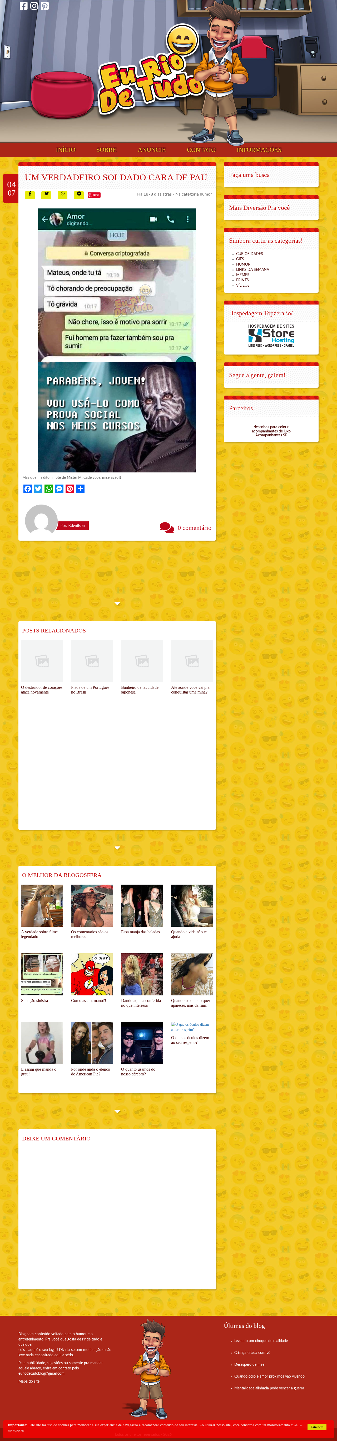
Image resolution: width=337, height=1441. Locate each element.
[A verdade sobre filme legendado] (42, 906)
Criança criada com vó (252, 1353)
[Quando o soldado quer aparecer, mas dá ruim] (192, 974)
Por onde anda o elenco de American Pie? (90, 1071)
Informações (259, 149)
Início (65, 149)
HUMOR (243, 264)
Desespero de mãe (249, 1365)
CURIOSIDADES (249, 254)
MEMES (242, 275)
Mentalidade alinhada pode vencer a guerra (269, 1388)
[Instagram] (34, 6)
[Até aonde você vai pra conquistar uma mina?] (192, 661)
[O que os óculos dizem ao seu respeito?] (192, 1027)
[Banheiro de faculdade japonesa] (142, 661)
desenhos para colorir (271, 427)
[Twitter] (38, 489)
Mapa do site (28, 1381)
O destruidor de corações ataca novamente (41, 689)
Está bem (317, 1427)
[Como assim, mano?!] (92, 974)
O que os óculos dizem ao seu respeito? (190, 1040)
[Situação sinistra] (42, 974)
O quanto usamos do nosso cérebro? (138, 1071)
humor (206, 194)
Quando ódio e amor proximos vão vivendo (269, 1376)
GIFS (240, 259)
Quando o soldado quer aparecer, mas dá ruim (190, 1003)
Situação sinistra (34, 1000)
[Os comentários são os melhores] (92, 906)
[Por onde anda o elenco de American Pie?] (92, 1043)
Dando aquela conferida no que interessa (141, 1003)
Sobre (106, 149)
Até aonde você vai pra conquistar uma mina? (190, 689)
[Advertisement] (117, 770)
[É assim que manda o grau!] (42, 1043)
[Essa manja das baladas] (142, 906)
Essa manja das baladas (140, 932)
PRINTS (242, 280)
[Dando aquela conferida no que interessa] (142, 974)
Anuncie (152, 149)
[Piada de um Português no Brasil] (92, 661)
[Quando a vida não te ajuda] (192, 906)
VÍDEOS (243, 285)
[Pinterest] (45, 6)
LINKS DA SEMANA (252, 270)
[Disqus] (117, 1219)
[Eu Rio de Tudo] (151, 71)
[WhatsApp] (48, 489)
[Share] (80, 489)
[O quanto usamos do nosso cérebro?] (142, 1043)
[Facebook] (24, 6)
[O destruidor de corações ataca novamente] (42, 661)
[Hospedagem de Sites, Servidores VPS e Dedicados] (271, 335)
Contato (201, 149)
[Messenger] (59, 489)
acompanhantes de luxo (271, 431)
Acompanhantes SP (271, 435)
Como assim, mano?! (88, 1000)
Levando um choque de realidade (261, 1341)
